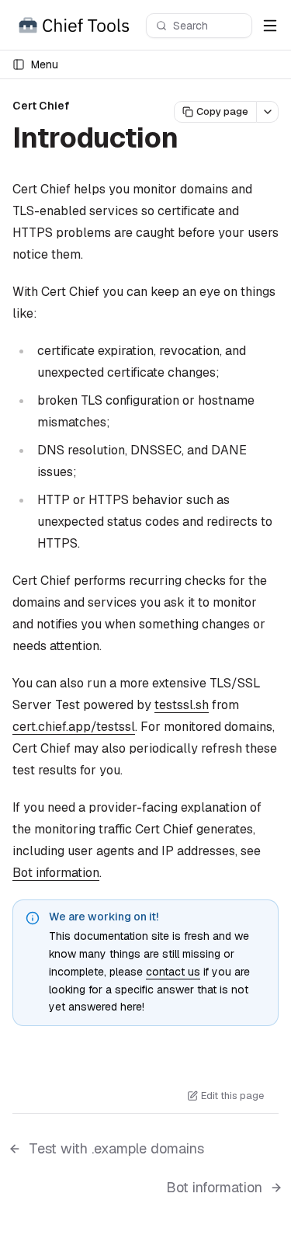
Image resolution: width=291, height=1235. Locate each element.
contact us (173, 972)
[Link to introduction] (196, 140)
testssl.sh (181, 705)
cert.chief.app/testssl (73, 726)
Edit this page (232, 1095)
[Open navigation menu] (270, 25)
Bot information (55, 872)
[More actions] (268, 112)
